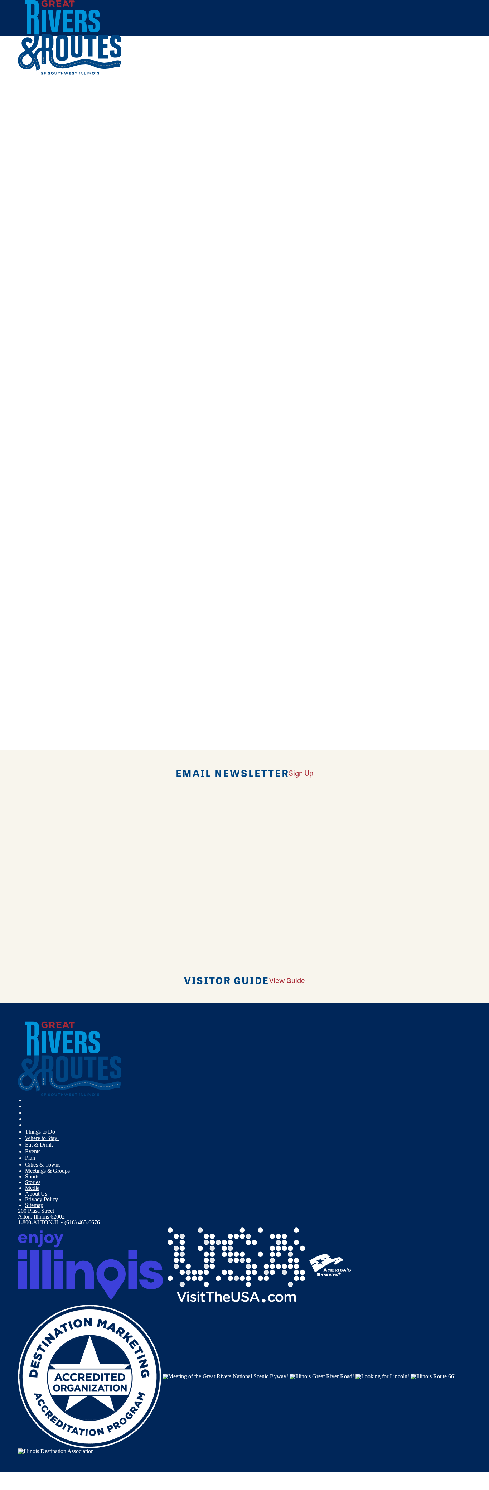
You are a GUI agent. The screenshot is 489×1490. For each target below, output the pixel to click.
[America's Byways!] (330, 1264)
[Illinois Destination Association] (56, 1451)
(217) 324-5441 (70, 238)
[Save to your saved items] (28, 186)
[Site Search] (439, 94)
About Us (36, 1194)
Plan (31, 1158)
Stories (32, 1182)
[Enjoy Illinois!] (90, 1264)
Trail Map (198, 408)
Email (54, 253)
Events (33, 1151)
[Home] (70, 73)
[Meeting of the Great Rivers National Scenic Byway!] (225, 1376)
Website (31, 253)
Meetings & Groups (47, 1171)
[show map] (21, 186)
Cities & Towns (43, 1165)
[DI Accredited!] (89, 1376)
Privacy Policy (41, 1199)
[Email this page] (112, 119)
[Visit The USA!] (236, 1264)
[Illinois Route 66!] (433, 1376)
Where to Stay (42, 1138)
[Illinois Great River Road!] (322, 1376)
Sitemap (34, 1205)
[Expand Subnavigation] (59, 1132)
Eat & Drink (39, 1144)
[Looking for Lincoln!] (382, 1376)
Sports (32, 1176)
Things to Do (41, 1132)
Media (32, 1188)
